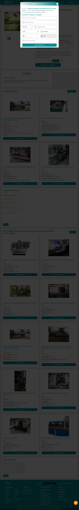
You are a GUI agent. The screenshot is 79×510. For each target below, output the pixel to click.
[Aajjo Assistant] (76, 503)
